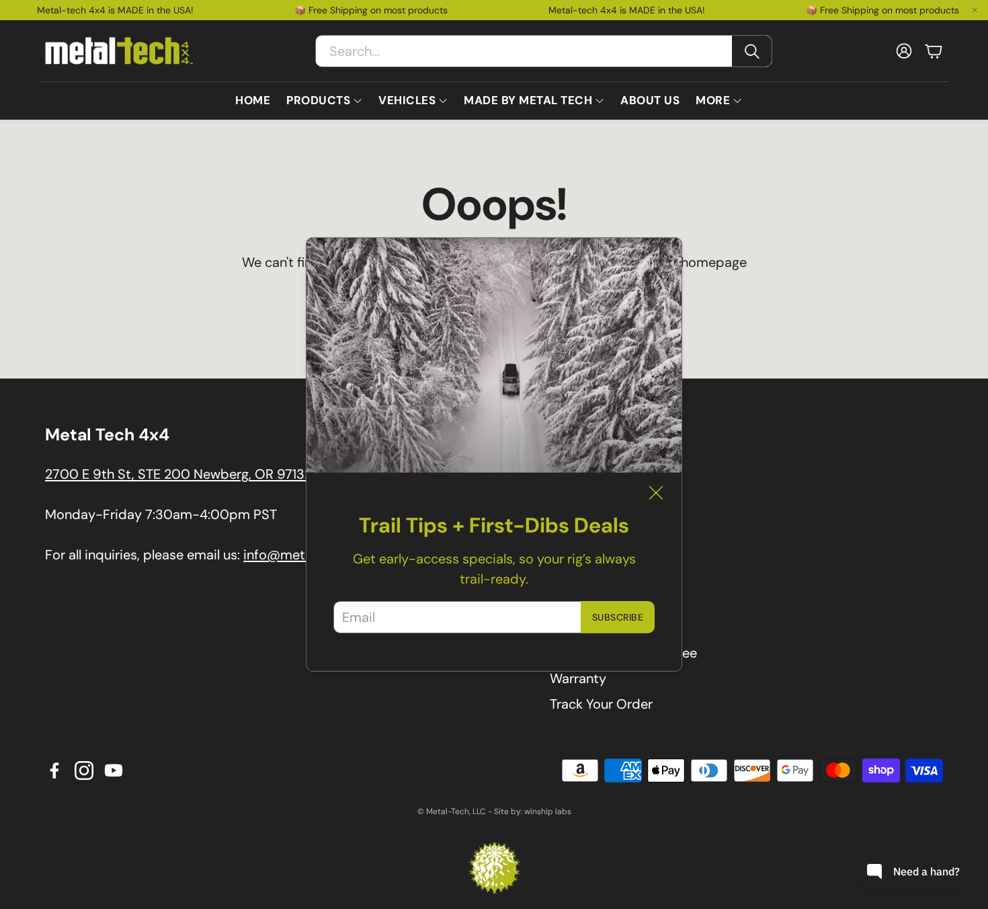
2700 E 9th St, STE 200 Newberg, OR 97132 (178, 474)
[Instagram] (84, 770)
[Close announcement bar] (974, 10)
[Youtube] (113, 770)
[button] (544, 51)
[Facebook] (54, 770)
